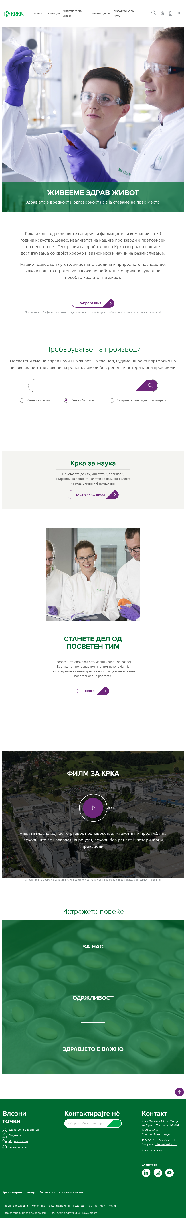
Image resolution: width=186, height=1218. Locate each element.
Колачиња (38, 1206)
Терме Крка (47, 1192)
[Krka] (14, 14)
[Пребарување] (153, 13)
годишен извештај (150, 312)
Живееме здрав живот (72, 13)
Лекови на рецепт (39, 400)
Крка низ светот (152, 1150)
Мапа (112, 1206)
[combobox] (93, 1123)
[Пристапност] (178, 13)
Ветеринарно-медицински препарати (141, 400)
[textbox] (93, 1123)
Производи (53, 13)
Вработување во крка (124, 13)
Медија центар (101, 13)
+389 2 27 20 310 (165, 1140)
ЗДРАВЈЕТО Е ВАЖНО (93, 1049)
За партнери (97, 1206)
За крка (37, 13)
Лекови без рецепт (84, 400)
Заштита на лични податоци (67, 1206)
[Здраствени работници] (162, 13)
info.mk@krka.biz (166, 1144)
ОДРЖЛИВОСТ (93, 998)
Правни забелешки (15, 1206)
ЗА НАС (93, 946)
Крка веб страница (71, 1192)
